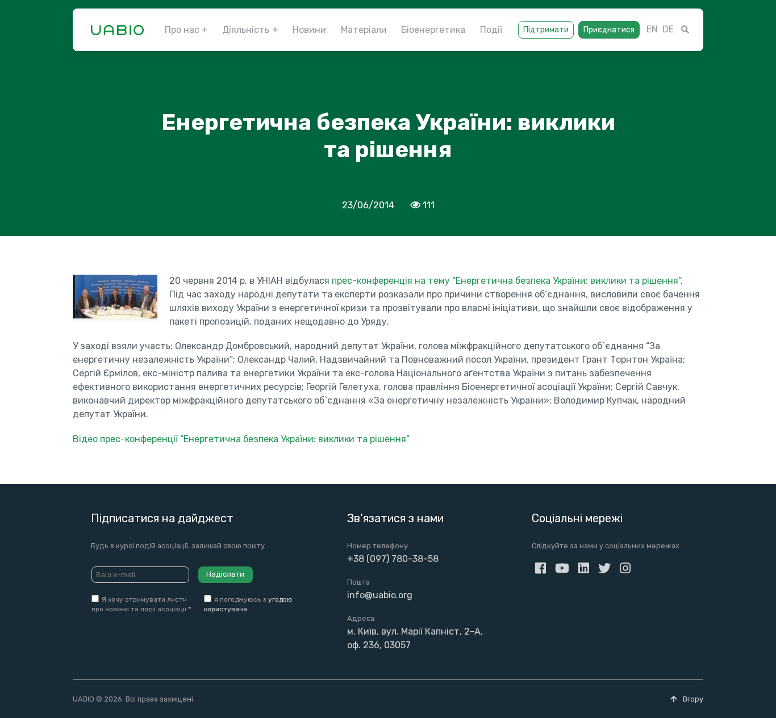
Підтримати (546, 30)
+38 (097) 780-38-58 (393, 558)
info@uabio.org (379, 595)
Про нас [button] (182, 29)
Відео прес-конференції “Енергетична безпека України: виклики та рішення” (241, 439)
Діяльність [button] (245, 29)
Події (491, 29)
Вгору (692, 699)
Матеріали (364, 29)
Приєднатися (609, 30)
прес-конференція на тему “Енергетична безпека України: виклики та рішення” (506, 280)
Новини (309, 29)
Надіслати (225, 574)
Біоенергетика (433, 29)
